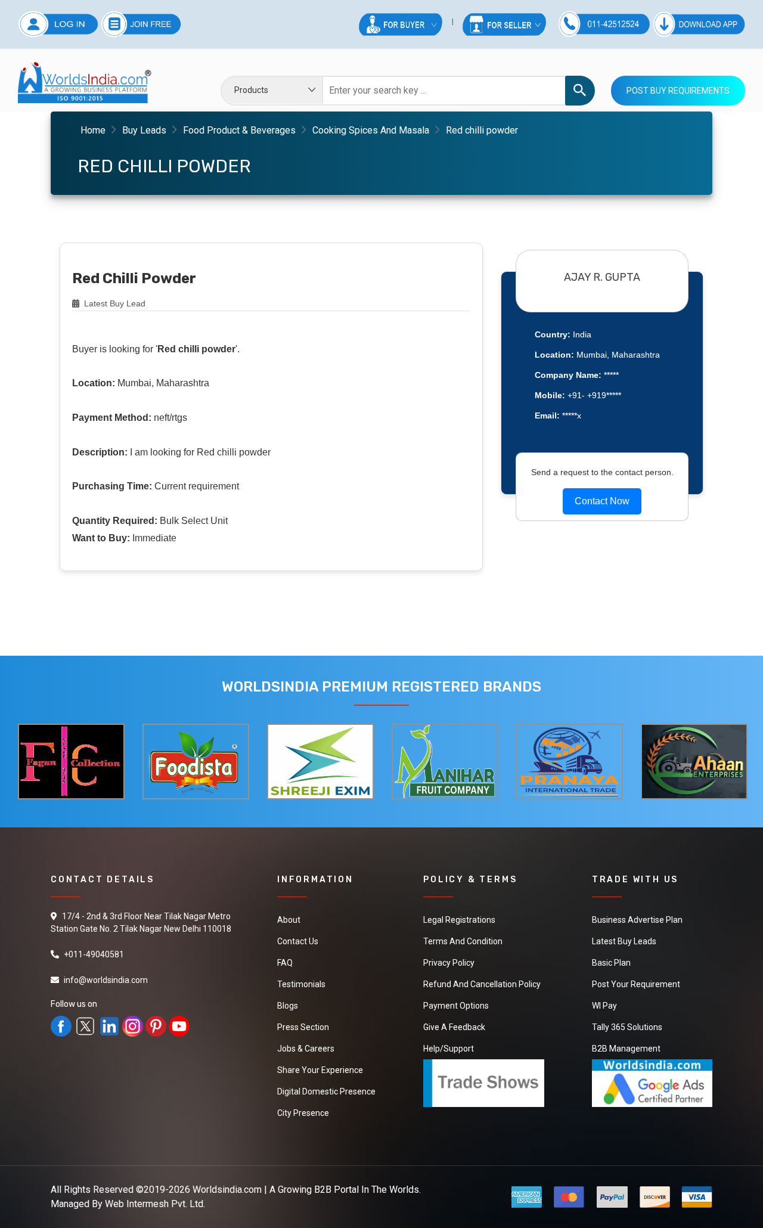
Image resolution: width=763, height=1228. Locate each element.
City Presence (303, 1113)
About (288, 920)
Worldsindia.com (227, 1189)
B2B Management (626, 1048)
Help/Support (448, 1048)
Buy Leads (144, 130)
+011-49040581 (94, 954)
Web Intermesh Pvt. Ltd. (155, 1204)
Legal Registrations (459, 920)
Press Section (303, 1027)
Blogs (287, 1005)
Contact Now (602, 501)
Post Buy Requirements (678, 90)
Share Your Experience (320, 1070)
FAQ (285, 962)
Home (93, 130)
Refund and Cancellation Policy (482, 984)
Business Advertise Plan (637, 920)
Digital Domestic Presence (326, 1091)
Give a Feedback (454, 1027)
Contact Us (297, 941)
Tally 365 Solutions (627, 1027)
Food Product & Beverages (239, 130)
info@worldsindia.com (106, 980)
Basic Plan (611, 962)
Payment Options (456, 1005)
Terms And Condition (463, 941)
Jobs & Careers (305, 1048)
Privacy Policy (448, 962)
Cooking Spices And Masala (370, 130)
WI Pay (604, 1005)
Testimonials (301, 984)
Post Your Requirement (636, 984)
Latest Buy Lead (113, 303)
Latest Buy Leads (624, 941)
